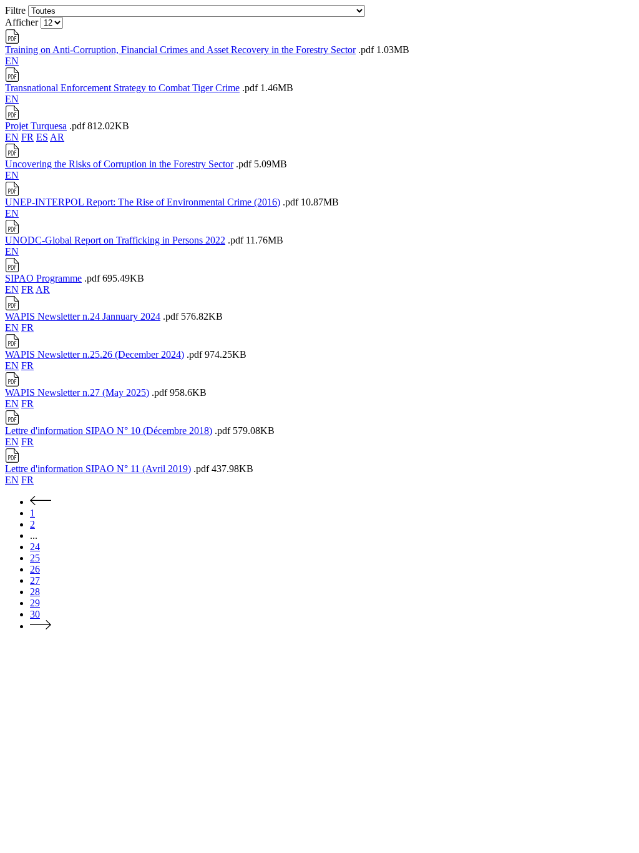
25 (35, 558)
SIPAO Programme (43, 278)
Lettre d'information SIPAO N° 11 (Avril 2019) (98, 468)
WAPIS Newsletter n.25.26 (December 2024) (94, 354)
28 (35, 591)
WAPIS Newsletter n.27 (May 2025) (77, 392)
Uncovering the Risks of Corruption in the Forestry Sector (119, 164)
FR (27, 137)
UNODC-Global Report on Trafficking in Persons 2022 (115, 240)
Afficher (21, 22)
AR (57, 137)
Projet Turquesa (36, 126)
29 (35, 603)
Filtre (15, 10)
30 (35, 614)
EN (12, 61)
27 (35, 580)
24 (35, 546)
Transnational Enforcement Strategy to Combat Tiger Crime (122, 87)
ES (42, 137)
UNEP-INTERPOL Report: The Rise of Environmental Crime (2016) (142, 202)
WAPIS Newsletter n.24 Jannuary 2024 (82, 316)
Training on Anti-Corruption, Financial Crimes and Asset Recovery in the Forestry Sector (180, 49)
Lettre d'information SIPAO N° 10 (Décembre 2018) (108, 430)
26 (35, 569)
